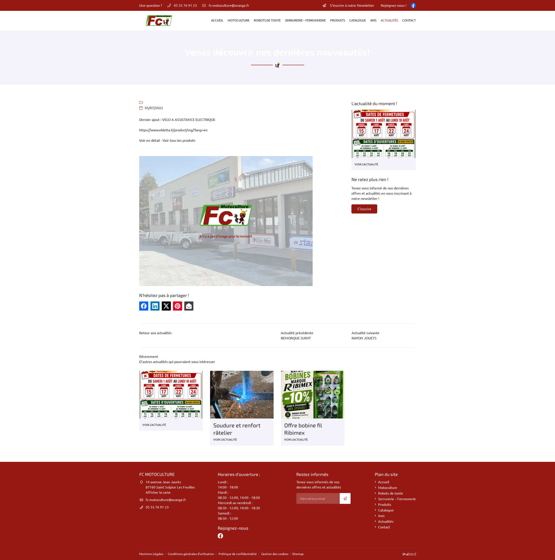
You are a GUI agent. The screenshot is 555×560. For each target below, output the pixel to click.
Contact (409, 20)
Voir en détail (149, 140)
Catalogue (357, 20)
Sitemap (298, 554)
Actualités (389, 20)
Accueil (217, 20)
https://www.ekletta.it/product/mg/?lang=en (173, 130)
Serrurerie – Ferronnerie (305, 20)
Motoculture (239, 20)
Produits (337, 20)
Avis (373, 20)
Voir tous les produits (179, 140)
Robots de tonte (267, 20)
